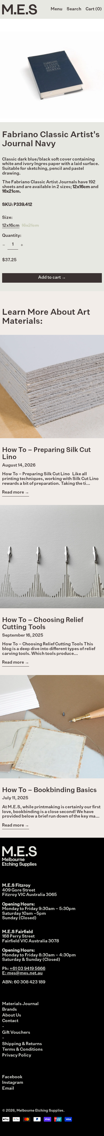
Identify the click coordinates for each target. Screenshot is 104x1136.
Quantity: (11, 236)
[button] (74, 9)
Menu (56, 9)
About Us (11, 1015)
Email (8, 1088)
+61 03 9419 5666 (27, 969)
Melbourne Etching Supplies (40, 1110)
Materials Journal (20, 1004)
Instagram (12, 1083)
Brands (9, 1010)
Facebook (12, 1077)
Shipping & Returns (22, 1044)
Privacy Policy (16, 1055)
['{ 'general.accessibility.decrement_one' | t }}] (3, 245)
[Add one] (22, 245)
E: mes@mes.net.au (22, 973)
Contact (10, 1021)
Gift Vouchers (16, 1033)
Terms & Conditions (22, 1050)
